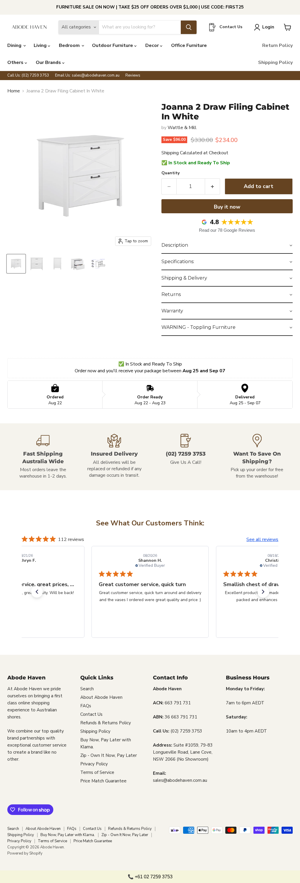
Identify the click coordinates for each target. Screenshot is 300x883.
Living (41, 45)
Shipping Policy (275, 62)
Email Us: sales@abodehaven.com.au (87, 75)
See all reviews (262, 539)
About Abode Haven (101, 697)
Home (13, 91)
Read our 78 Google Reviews (227, 230)
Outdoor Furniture (113, 45)
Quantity (170, 173)
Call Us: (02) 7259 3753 (28, 75)
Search (87, 689)
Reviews (132, 75)
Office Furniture (189, 45)
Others (16, 62)
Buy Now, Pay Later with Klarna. (67, 835)
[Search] (189, 27)
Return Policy (277, 45)
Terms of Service (97, 772)
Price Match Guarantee (103, 781)
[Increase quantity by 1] (212, 186)
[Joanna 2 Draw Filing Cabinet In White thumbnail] (16, 263)
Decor (152, 45)
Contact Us (91, 714)
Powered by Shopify (24, 853)
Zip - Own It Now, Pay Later (108, 755)
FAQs (85, 706)
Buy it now (227, 206)
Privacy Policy (94, 764)
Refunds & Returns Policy (105, 723)
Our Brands (49, 62)
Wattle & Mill (182, 127)
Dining (15, 45)
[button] (227, 245)
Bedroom (70, 45)
